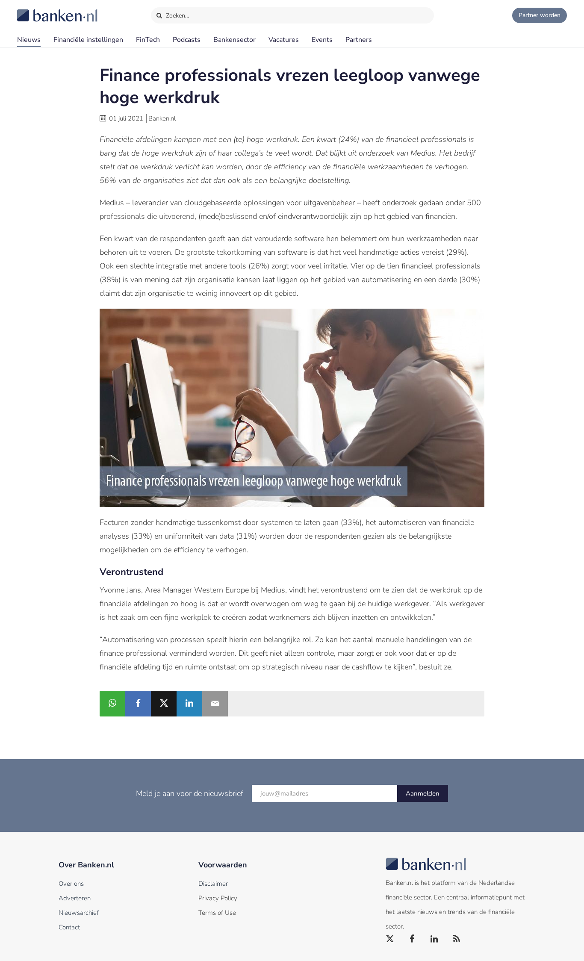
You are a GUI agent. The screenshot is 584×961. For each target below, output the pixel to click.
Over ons (71, 883)
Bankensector (234, 39)
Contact (69, 927)
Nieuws (29, 39)
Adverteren (75, 898)
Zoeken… (176, 16)
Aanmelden (422, 793)
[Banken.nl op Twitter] (390, 939)
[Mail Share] (215, 703)
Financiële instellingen (88, 39)
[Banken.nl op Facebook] (412, 939)
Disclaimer (213, 883)
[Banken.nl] (36, 10)
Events (322, 39)
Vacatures (283, 39)
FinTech (148, 39)
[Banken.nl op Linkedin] (434, 939)
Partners (358, 39)
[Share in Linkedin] (189, 703)
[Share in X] (164, 703)
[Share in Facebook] (138, 703)
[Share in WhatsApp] (112, 703)
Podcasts (187, 39)
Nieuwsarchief (79, 912)
